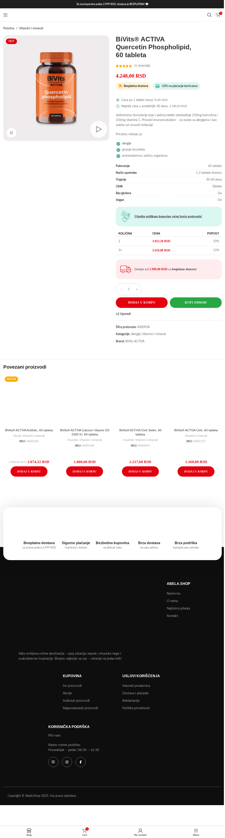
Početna (8, 28)
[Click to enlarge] (11, 133)
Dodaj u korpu (142, 302)
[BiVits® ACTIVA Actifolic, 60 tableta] (29, 400)
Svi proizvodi (72, 685)
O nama (172, 601)
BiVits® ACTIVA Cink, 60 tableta (196, 430)
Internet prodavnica (136, 685)
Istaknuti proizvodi (76, 700)
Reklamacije (131, 700)
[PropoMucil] (140, 491)
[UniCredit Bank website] (134, 800)
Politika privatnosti (136, 708)
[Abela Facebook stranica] (81, 762)
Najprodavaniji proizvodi (80, 708)
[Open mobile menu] (5, 15)
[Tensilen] (28, 491)
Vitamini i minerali (31, 28)
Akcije (17, 435)
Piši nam (54, 735)
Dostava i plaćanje (135, 693)
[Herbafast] (197, 491)
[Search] (209, 15)
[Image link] (50, 614)
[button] (29, 471)
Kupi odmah (196, 302)
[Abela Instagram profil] (53, 762)
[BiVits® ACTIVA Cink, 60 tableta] (196, 400)
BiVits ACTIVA (134, 341)
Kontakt (172, 616)
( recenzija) (142, 65)
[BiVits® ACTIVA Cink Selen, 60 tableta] (140, 400)
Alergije (136, 334)
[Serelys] (84, 491)
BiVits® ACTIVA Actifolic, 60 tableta (29, 430)
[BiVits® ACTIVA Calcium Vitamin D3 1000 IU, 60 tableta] (85, 400)
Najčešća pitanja (178, 608)
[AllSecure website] (174, 791)
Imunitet (72, 440)
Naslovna (173, 593)
